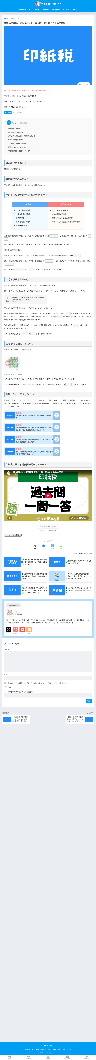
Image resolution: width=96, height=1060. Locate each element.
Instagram (15, 633)
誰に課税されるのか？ (15, 132)
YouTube (22, 633)
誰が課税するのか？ (15, 128)
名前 (6, 675)
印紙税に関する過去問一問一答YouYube (22, 151)
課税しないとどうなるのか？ (18, 147)
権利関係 (46, 9)
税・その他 (66, 9)
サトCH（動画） (26, 9)
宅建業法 (37, 9)
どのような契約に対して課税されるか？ (21, 136)
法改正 (75, 9)
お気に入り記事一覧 (47, 531)
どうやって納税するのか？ (17, 143)
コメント (8, 649)
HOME (49, 1045)
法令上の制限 (56, 9)
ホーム (9, 1058)
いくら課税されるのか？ (16, 140)
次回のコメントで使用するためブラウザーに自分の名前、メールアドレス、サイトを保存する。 (37, 683)
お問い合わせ (67, 1049)
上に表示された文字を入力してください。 (19, 692)
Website (29, 633)
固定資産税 (17, 112)
